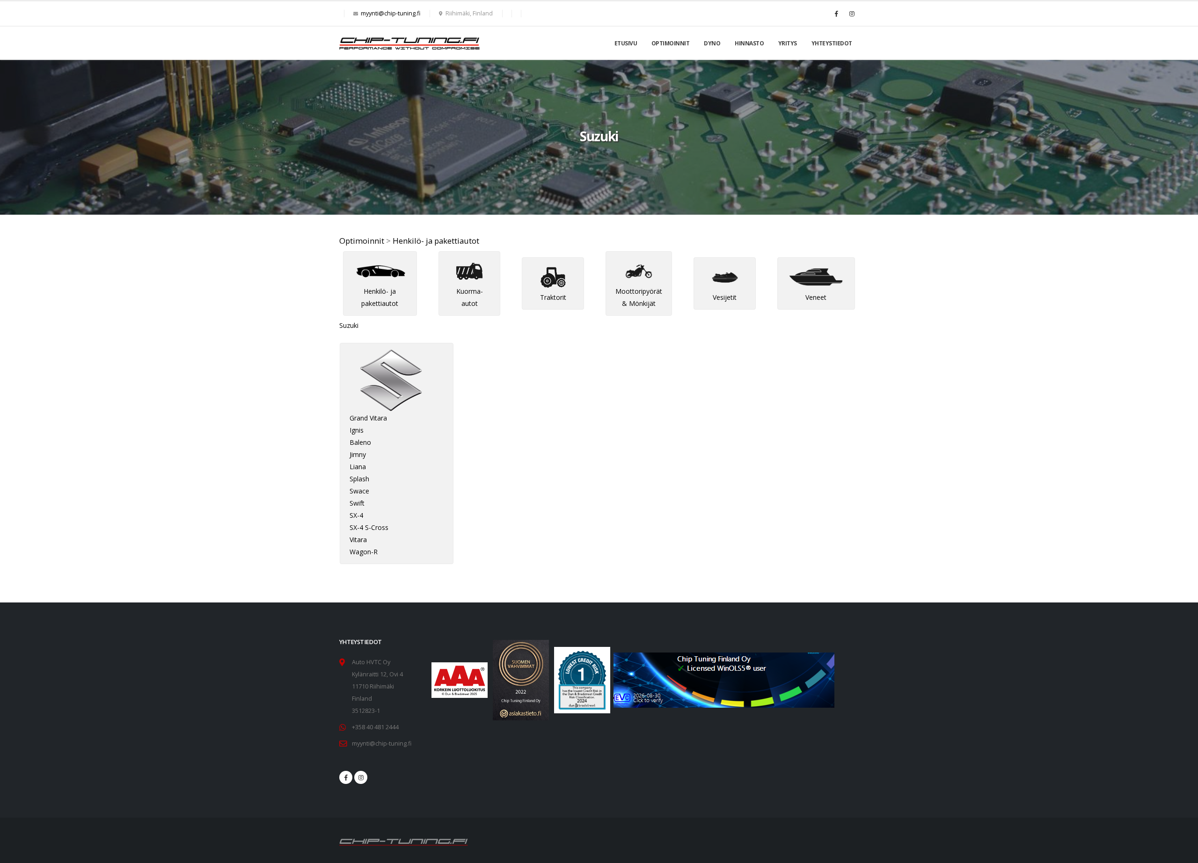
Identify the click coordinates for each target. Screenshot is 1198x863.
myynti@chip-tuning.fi (390, 13)
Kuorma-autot (469, 297)
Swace (359, 490)
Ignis (357, 430)
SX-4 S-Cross (369, 527)
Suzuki (348, 325)
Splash (359, 478)
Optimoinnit (670, 43)
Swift (357, 503)
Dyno (712, 43)
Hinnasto (749, 43)
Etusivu (625, 43)
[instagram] (360, 777)
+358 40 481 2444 (375, 727)
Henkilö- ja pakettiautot (436, 240)
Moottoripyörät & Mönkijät (638, 297)
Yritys (787, 43)
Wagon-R (364, 551)
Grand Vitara (368, 417)
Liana (358, 466)
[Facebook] (836, 13)
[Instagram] (851, 13)
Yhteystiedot (831, 43)
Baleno (360, 442)
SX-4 (356, 515)
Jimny (358, 454)
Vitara (358, 539)
